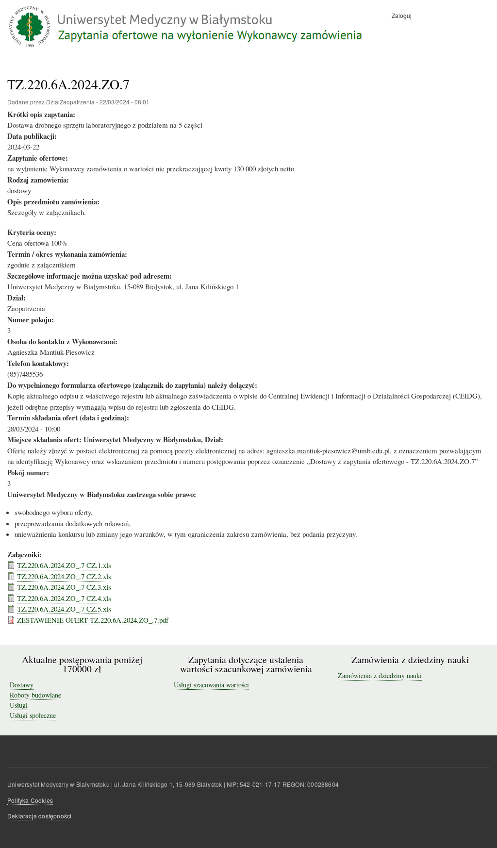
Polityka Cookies (30, 800)
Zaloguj (402, 15)
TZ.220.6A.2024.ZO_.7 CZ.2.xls (64, 576)
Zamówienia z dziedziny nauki (380, 675)
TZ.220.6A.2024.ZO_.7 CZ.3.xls (64, 587)
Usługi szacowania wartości (211, 684)
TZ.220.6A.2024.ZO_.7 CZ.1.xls (64, 565)
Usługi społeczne (33, 715)
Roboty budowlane (35, 694)
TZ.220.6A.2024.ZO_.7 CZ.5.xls (64, 609)
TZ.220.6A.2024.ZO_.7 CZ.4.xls (64, 598)
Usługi (19, 705)
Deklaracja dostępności (39, 816)
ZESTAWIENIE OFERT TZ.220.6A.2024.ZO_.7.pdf (92, 620)
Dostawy (21, 684)
